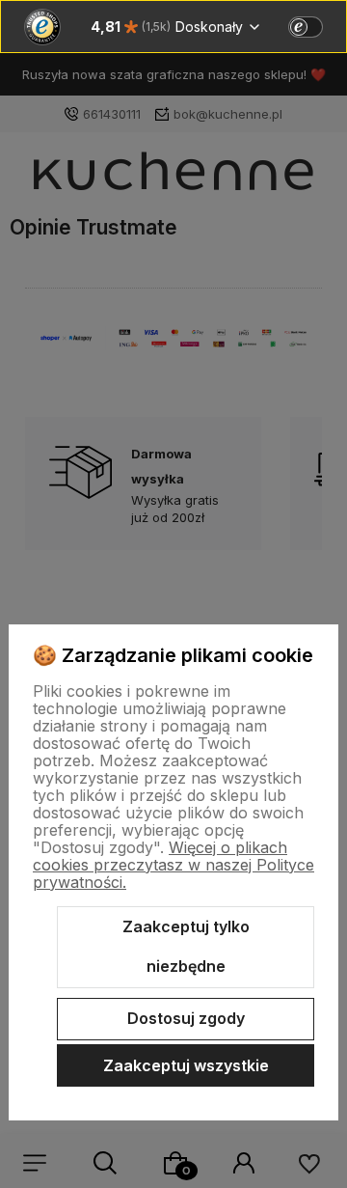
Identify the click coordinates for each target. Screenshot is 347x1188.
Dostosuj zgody (186, 1018)
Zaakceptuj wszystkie (186, 1065)
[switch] (305, 27)
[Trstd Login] (317, 25)
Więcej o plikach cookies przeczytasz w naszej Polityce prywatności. (173, 865)
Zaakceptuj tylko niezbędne (186, 947)
